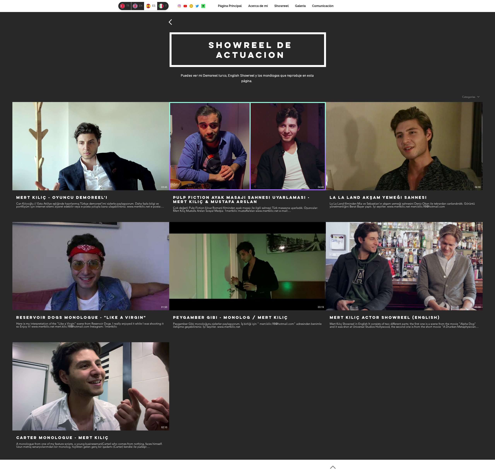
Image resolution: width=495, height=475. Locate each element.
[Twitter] (197, 6)
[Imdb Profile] (191, 6)
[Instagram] (179, 6)
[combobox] (471, 96)
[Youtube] (185, 6)
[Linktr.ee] (203, 6)
